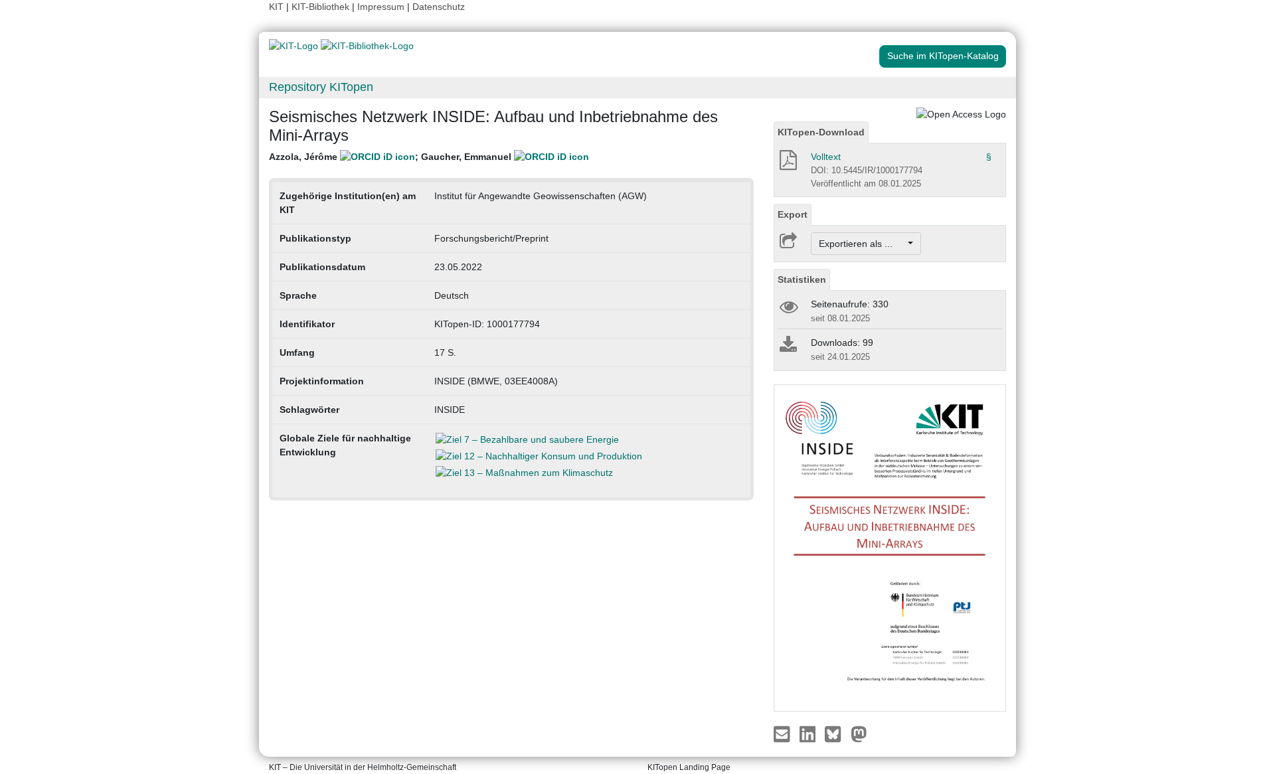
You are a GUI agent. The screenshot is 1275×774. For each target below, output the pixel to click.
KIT (276, 6)
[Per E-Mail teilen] (783, 733)
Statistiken (802, 279)
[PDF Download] (787, 164)
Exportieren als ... (862, 243)
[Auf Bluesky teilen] (836, 733)
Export (793, 214)
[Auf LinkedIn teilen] (809, 733)
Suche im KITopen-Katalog (943, 55)
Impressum (380, 6)
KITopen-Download (821, 132)
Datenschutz (438, 6)
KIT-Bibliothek (322, 6)
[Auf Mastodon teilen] (859, 733)
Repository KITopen (321, 87)
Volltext (826, 156)
